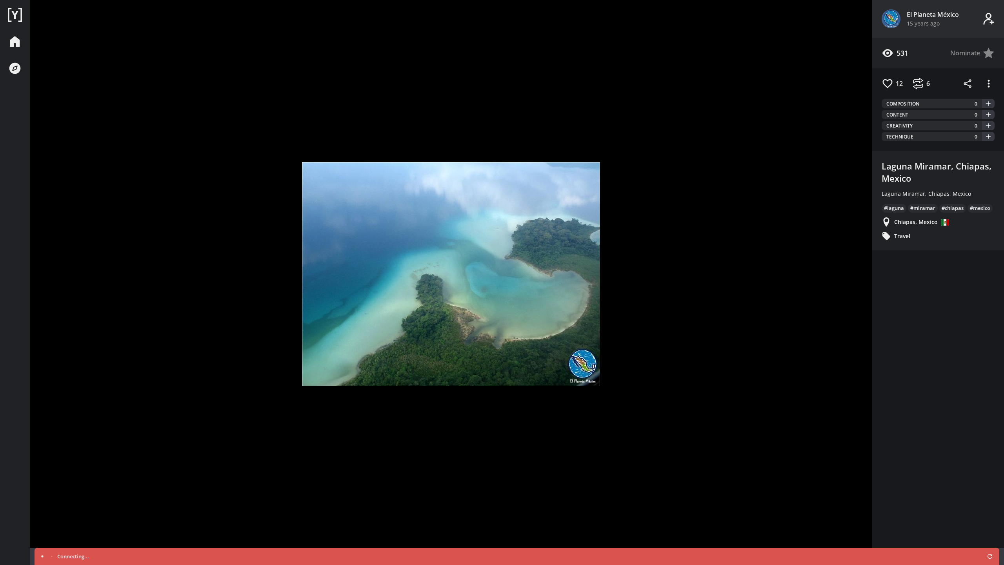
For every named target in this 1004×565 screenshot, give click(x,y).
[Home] (15, 15)
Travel (902, 236)
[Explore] (15, 68)
